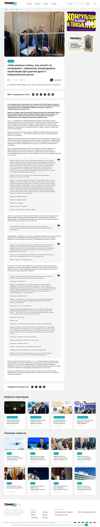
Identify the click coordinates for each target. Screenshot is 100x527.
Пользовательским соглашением (75, 525)
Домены (44, 515)
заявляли (33, 361)
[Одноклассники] (45, 94)
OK (86, 525)
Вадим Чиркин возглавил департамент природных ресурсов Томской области (38, 458)
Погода (46, 4)
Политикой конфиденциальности (57, 525)
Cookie (20, 525)
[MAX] (53, 94)
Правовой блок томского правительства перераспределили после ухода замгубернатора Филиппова (37, 487)
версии (11, 120)
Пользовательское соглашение (64, 512)
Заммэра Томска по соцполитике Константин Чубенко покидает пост (61, 458)
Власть (17, 9)
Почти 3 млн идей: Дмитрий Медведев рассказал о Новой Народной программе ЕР (85, 421)
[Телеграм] (41, 94)
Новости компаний (12, 417)
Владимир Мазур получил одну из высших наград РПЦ (15, 487)
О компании (34, 517)
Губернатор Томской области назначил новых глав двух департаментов (84, 487)
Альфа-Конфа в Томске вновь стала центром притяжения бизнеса (13, 421)
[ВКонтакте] (33, 94)
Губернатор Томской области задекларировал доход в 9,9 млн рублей (84, 458)
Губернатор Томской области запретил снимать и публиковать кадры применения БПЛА (15, 458)
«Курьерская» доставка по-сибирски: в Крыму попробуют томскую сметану (38, 421)
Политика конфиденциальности (87, 512)
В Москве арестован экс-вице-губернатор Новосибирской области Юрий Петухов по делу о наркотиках (61, 487)
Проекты (37, 4)
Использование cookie (61, 515)
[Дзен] (49, 94)
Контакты (45, 512)
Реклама (53, 4)
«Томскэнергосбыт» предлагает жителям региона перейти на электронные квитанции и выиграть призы (61, 421)
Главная (6, 9)
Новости (29, 4)
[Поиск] (87, 4)
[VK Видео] (37, 94)
